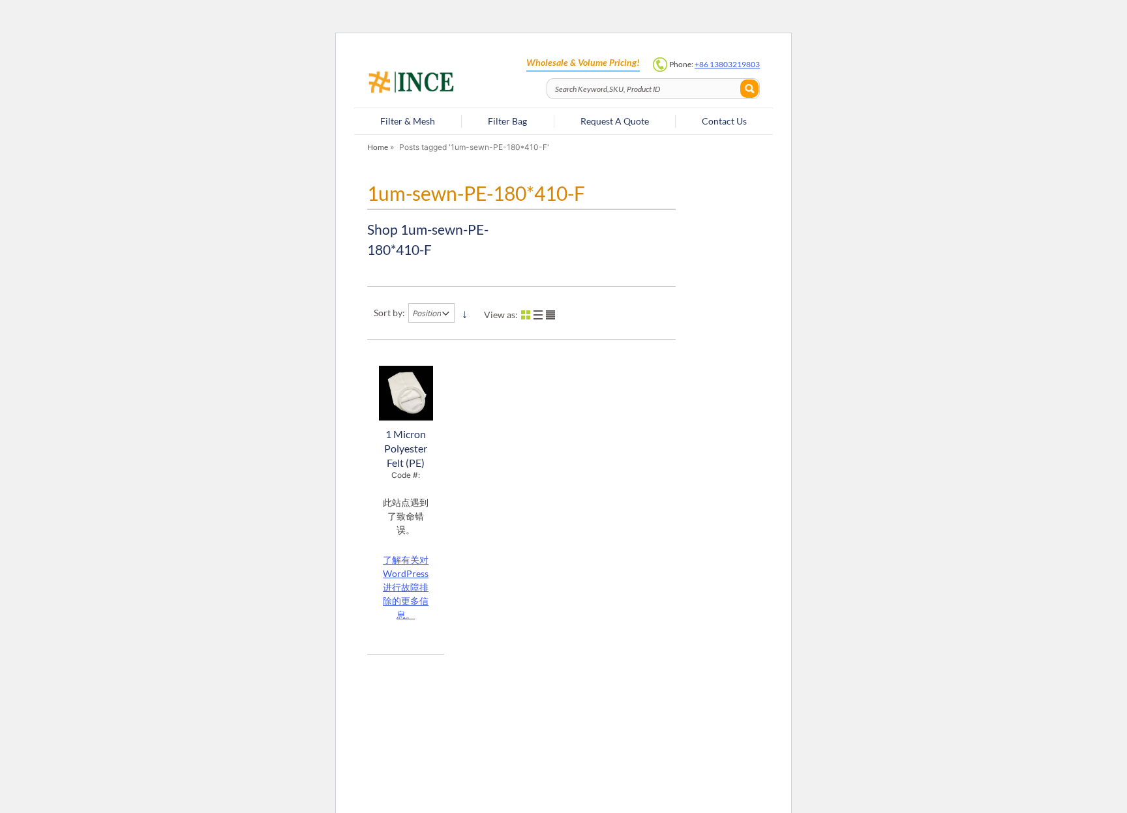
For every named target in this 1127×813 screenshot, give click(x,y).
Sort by (388, 312)
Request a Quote (614, 120)
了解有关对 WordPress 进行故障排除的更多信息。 (405, 587)
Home (377, 147)
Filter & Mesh (407, 120)
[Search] (749, 89)
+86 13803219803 (727, 64)
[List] (538, 314)
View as (499, 314)
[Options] (550, 314)
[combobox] (653, 88)
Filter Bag (507, 120)
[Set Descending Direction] (464, 313)
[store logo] (452, 83)
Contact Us (724, 120)
